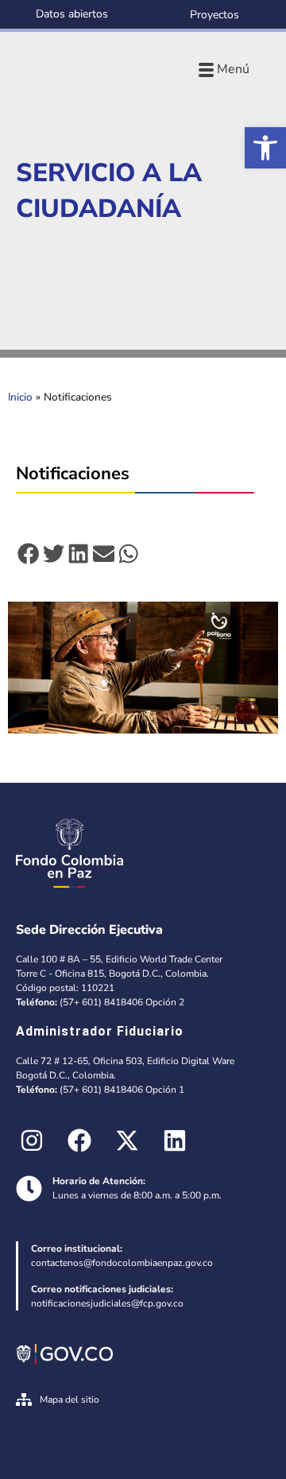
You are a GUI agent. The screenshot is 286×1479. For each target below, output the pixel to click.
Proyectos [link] (214, 14)
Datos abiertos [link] (72, 13)
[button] (28, 554)
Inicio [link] (20, 397)
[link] (265, 147)
